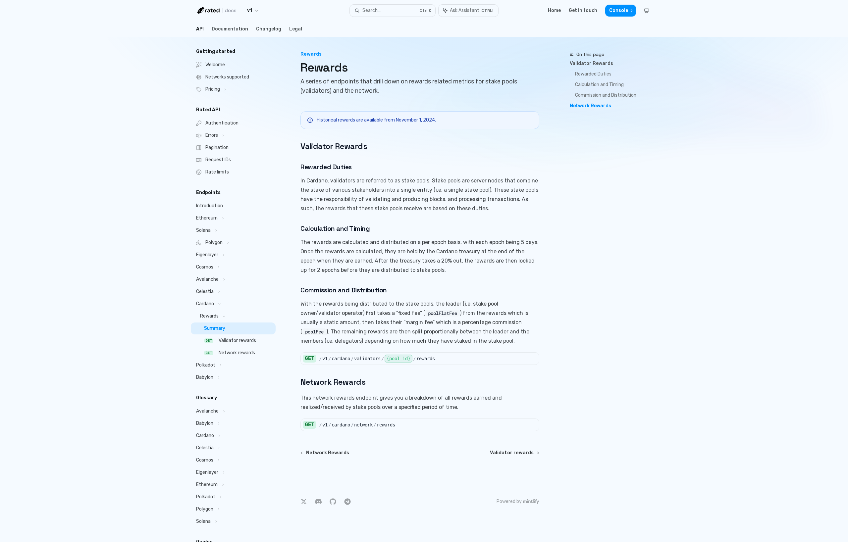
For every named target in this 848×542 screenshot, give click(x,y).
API (200, 29)
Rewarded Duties (593, 74)
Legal (295, 29)
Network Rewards (590, 106)
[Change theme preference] (646, 10)
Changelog (268, 29)
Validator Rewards (591, 63)
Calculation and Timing (599, 84)
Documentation (230, 29)
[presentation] (238, 289)
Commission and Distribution (605, 95)
